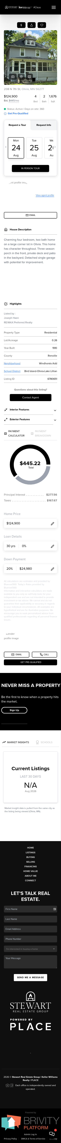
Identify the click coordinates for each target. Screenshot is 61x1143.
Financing (30, 866)
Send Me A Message (30, 977)
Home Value (30, 871)
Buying (30, 857)
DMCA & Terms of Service (33, 1139)
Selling (30, 862)
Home (30, 847)
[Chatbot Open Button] (52, 1134)
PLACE (34, 1080)
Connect (30, 880)
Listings (30, 852)
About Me (30, 876)
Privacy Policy (10, 1139)
